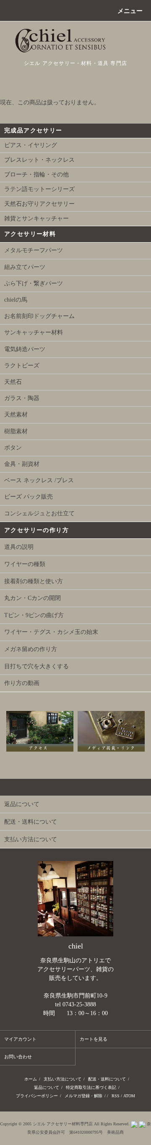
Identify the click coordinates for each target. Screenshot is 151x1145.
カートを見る (93, 1039)
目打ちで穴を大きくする (36, 666)
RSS (116, 1095)
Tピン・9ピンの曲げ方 (34, 615)
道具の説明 (19, 547)
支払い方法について (62, 1079)
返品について (46, 1087)
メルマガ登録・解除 (83, 1095)
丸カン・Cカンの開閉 (32, 598)
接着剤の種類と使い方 (33, 581)
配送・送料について (107, 1079)
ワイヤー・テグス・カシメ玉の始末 (51, 632)
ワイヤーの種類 (24, 564)
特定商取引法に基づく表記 (91, 1087)
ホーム (30, 1079)
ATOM (129, 1095)
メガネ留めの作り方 (30, 649)
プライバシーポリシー (37, 1095)
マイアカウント (20, 1039)
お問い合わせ (18, 1056)
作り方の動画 (21, 683)
